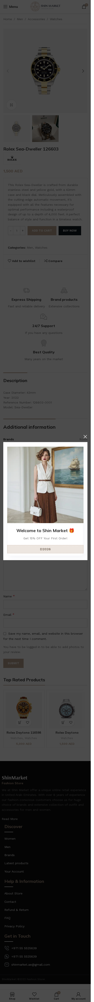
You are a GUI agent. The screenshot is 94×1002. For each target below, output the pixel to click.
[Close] (85, 436)
